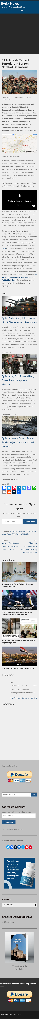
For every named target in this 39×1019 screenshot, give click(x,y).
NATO (33, 531)
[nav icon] (22, 11)
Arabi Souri (19, 97)
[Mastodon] (29, 488)
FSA (28, 531)
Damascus (22, 531)
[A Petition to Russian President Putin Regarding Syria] (19, 628)
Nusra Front (6, 534)
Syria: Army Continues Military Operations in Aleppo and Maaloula (18, 380)
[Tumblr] (14, 492)
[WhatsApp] (34, 488)
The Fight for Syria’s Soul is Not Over (18, 668)
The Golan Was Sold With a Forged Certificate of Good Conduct (17, 613)
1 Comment (7, 99)
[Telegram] (24, 488)
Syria (29, 97)
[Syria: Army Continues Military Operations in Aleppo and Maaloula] (19, 364)
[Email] (4, 492)
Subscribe (30, 521)
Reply (35, 685)
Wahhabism (25, 534)
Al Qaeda (13, 531)
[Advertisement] (19, 34)
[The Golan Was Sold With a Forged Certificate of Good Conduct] (19, 600)
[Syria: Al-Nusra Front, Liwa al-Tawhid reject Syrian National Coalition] (19, 426)
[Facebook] (4, 488)
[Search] (34, 795)
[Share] (19, 492)
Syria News (10, 3)
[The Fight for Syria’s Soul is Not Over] (19, 656)
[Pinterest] (14, 488)
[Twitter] (9, 488)
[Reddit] (9, 492)
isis (4, 248)
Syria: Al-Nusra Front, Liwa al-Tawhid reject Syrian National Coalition (18, 442)
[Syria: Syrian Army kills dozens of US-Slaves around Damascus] (19, 303)
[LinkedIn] (19, 488)
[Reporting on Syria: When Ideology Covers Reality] (19, 572)
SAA (13, 534)
